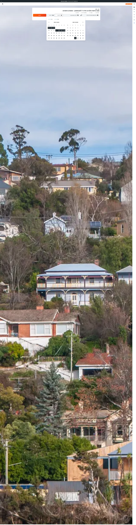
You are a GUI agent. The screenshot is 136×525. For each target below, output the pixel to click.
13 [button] (59, 33)
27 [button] (59, 38)
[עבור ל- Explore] (134, 15)
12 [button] (67, 30)
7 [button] (80, 30)
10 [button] (72, 30)
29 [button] (77, 38)
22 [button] (77, 35)
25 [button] (70, 35)
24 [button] (72, 35)
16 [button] (75, 33)
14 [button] (80, 33)
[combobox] (96, 12)
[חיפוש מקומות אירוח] (134, 9)
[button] (1, 1)
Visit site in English (64, 1)
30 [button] (75, 38)
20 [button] (83, 35)
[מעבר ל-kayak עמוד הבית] (129, 4)
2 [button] (75, 27)
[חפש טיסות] (134, 7)
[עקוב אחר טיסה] (134, 17)
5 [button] (67, 27)
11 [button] (70, 30)
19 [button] (67, 33)
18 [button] (70, 33)
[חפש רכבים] (134, 12)
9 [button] (75, 30)
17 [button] (72, 33)
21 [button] (80, 35)
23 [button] (75, 35)
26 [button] (67, 35)
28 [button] (80, 38)
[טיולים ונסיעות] (134, 20)
